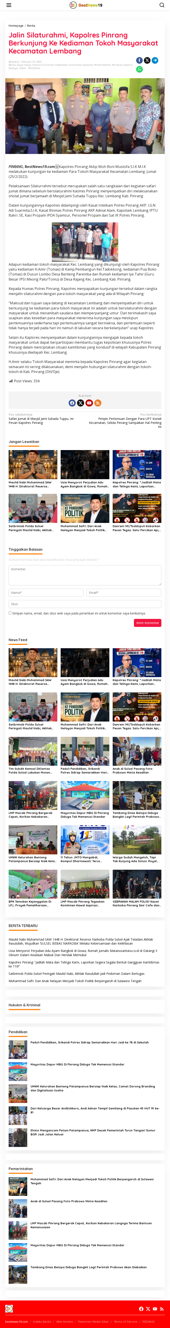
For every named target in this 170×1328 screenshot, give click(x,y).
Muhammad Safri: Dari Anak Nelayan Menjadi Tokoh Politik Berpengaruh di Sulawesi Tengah (85, 528)
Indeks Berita (42, 1321)
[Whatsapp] (139, 69)
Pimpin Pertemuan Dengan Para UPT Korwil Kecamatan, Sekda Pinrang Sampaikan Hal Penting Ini (125, 421)
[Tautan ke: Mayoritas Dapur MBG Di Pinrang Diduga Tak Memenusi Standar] (18, 1071)
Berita (12, 64)
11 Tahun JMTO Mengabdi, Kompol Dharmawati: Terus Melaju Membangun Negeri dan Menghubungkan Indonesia (84, 859)
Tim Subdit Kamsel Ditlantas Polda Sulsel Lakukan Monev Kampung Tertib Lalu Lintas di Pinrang (30, 770)
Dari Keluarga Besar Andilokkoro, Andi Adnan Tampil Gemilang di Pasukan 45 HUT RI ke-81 (95, 1110)
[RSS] (97, 403)
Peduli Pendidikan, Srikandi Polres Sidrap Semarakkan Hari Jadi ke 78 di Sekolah (84, 770)
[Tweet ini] (147, 60)
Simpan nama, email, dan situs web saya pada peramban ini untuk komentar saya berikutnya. (79, 613)
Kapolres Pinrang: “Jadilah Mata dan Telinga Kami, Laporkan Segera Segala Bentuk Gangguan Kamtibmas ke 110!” (137, 484)
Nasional (88, 64)
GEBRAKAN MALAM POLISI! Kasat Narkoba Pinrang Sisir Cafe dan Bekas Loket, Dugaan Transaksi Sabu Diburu (136, 903)
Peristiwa (117, 64)
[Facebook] (72, 403)
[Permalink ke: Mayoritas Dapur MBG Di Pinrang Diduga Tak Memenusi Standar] (85, 795)
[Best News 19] (86, 5)
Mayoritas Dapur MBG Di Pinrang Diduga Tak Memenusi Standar (85, 814)
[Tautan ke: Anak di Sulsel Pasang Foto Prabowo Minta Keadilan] (18, 1208)
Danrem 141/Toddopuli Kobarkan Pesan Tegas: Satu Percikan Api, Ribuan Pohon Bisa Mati (136, 528)
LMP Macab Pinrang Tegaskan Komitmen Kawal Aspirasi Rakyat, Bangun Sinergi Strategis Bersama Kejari (82, 903)
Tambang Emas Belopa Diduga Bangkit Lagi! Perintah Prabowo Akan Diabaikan (136, 815)
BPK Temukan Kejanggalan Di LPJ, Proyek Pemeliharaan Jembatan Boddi (30, 903)
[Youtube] (89, 403)
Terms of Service (125, 1321)
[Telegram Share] (155, 60)
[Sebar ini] (139, 60)
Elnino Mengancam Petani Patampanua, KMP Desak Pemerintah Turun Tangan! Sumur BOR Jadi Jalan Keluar (93, 1132)
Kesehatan (61, 64)
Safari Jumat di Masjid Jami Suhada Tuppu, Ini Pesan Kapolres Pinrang (41, 419)
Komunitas (75, 64)
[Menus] (8, 5)
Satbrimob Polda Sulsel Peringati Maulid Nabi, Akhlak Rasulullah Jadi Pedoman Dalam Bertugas (33, 528)
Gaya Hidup (24, 64)
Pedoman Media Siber (93, 1321)
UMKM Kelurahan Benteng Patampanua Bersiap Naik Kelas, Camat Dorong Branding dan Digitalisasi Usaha (33, 859)
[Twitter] (80, 403)
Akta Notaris (64, 1321)
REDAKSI (149, 1321)
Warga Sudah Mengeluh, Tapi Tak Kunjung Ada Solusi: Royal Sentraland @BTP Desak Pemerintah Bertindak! (135, 859)
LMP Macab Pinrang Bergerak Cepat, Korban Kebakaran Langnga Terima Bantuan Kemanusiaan (30, 815)
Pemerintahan (102, 64)
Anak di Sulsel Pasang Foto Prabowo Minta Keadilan (133, 770)
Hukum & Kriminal (43, 64)
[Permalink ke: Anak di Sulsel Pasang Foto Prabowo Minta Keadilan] (137, 751)
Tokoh (22, 68)
